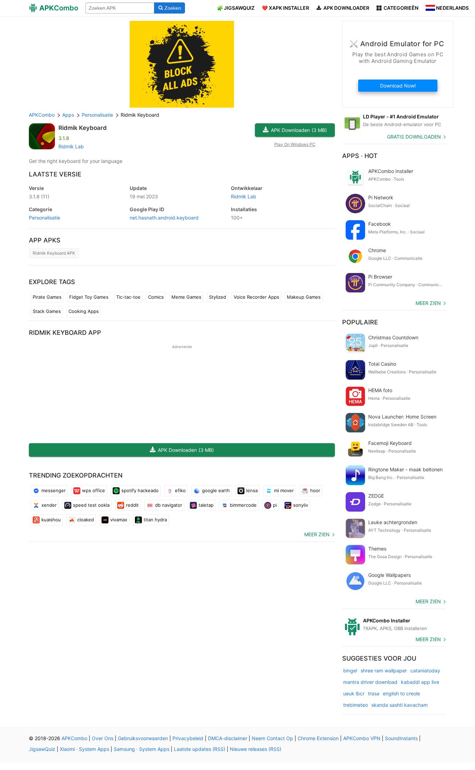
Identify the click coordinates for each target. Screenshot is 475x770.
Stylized (217, 297)
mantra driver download (370, 682)
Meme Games (186, 297)
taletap (206, 505)
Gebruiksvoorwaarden (143, 738)
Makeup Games (304, 297)
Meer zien (317, 534)
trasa (373, 693)
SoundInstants (401, 738)
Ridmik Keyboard (82, 127)
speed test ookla (91, 505)
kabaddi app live (420, 682)
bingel (350, 670)
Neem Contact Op (272, 738)
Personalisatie (44, 218)
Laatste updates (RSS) (199, 749)
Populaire (360, 322)
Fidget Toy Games (88, 297)
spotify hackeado (140, 490)
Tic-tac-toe (128, 297)
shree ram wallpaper (384, 670)
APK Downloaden (299, 130)
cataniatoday (425, 670)
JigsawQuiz (42, 749)
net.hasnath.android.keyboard (164, 218)
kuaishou (51, 519)
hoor (315, 490)
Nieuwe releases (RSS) (255, 749)
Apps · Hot (360, 155)
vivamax (118, 519)
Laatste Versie (55, 174)
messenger (53, 490)
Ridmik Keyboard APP (65, 332)
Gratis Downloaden (414, 137)
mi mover (284, 490)
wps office (93, 490)
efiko (180, 490)
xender (49, 505)
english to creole (401, 693)
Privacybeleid (187, 738)
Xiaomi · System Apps (84, 749)
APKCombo (42, 115)
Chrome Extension (318, 738)
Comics (156, 297)
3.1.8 (39, 196)
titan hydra (155, 519)
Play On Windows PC (294, 144)
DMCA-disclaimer (227, 738)
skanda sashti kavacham (399, 705)
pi (275, 505)
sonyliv (300, 505)
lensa (252, 490)
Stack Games (47, 311)
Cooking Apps (84, 311)
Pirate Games (47, 297)
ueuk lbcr (353, 693)
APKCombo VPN (361, 738)
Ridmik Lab (71, 146)
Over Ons (102, 738)
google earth (216, 490)
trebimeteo (355, 705)
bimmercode (243, 505)
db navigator (168, 505)
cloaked (85, 519)
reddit (132, 505)
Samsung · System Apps (141, 749)
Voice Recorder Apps (256, 297)
